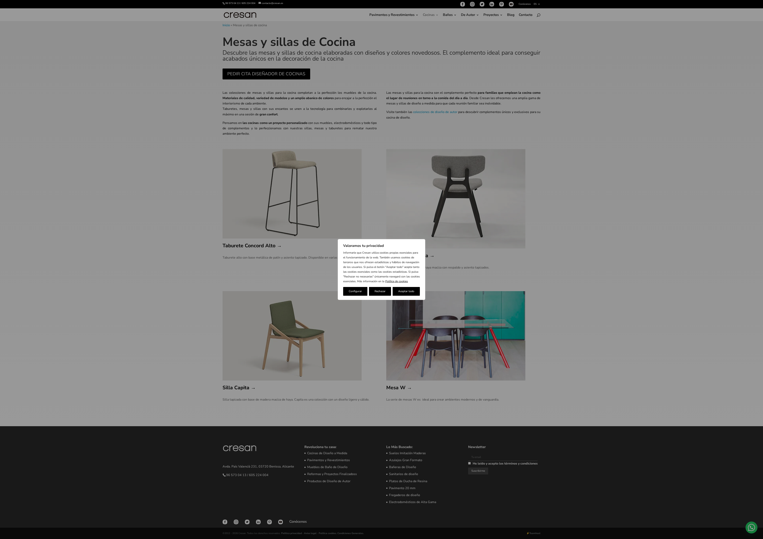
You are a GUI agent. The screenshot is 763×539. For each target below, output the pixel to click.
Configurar (355, 291)
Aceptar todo (406, 291)
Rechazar (380, 291)
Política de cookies (396, 281)
